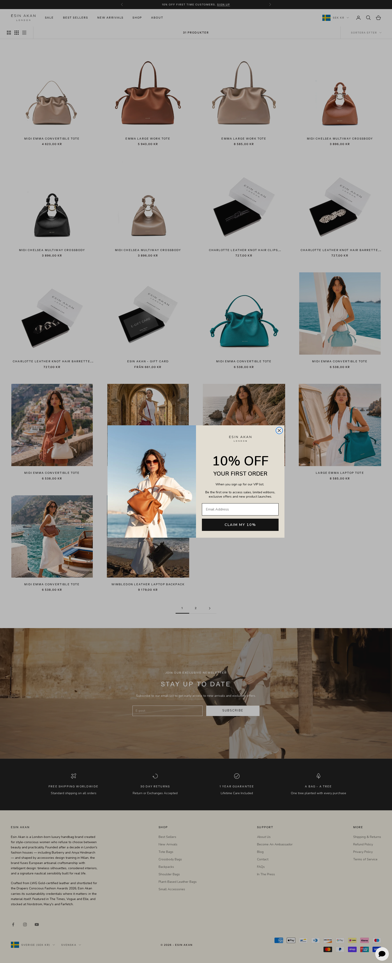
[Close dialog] (279, 430)
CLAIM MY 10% (240, 524)
